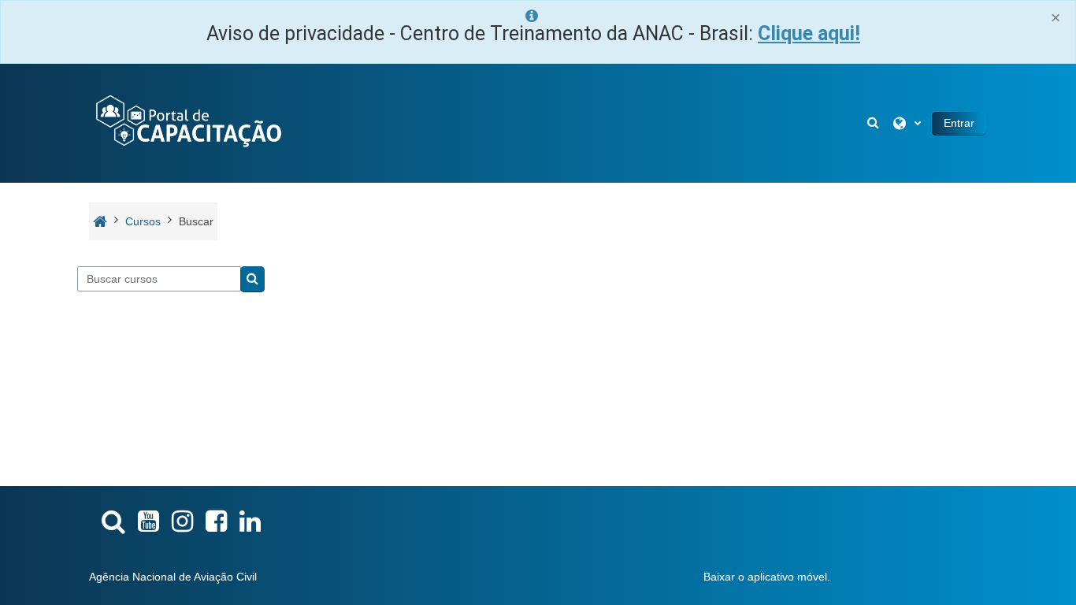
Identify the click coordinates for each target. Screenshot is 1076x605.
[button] (874, 123)
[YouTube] (148, 521)
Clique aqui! (809, 33)
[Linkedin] (250, 521)
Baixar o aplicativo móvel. (766, 576)
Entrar (959, 123)
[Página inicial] (187, 122)
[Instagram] (182, 521)
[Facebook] (216, 521)
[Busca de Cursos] (113, 521)
